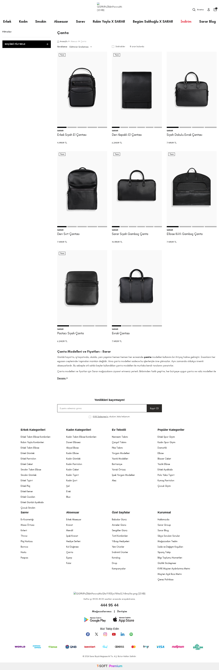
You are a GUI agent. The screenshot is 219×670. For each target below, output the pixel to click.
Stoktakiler (120, 46)
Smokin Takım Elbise (31, 469)
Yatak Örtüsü (119, 469)
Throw (24, 535)
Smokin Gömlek (28, 475)
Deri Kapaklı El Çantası (127, 135)
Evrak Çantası (121, 333)
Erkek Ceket (27, 464)
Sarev (80, 21)
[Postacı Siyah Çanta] (82, 288)
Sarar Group (164, 524)
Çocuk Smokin (28, 507)
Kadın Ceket (72, 469)
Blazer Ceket (164, 458)
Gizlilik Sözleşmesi (167, 563)
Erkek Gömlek (27, 453)
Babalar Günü (119, 519)
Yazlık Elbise (164, 464)
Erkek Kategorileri (33, 429)
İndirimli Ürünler (120, 552)
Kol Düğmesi (72, 546)
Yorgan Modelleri (121, 453)
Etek (68, 491)
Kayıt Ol (154, 408)
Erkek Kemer (27, 491)
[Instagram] (105, 634)
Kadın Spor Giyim (166, 442)
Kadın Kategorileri (78, 429)
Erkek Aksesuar (73, 519)
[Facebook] (88, 634)
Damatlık (162, 447)
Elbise (161, 453)
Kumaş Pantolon (166, 480)
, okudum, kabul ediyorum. (111, 416)
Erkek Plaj (25, 485)
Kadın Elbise (72, 453)
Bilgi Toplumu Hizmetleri (170, 557)
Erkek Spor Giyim (166, 436)
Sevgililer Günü (119, 530)
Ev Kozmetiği (27, 519)
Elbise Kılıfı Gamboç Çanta (184, 234)
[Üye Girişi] (208, 9)
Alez (114, 480)
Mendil (69, 530)
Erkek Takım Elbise (30, 447)
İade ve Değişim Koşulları (170, 546)
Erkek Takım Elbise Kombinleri (35, 436)
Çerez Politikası (165, 579)
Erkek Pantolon (28, 458)
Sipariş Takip (164, 552)
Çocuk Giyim (164, 485)
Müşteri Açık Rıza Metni (170, 574)
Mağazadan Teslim (167, 541)
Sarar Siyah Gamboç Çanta (130, 234)
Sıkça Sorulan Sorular (169, 535)
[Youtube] (114, 634)
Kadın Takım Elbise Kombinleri (81, 436)
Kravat (69, 524)
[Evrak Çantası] (137, 288)
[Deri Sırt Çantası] (82, 189)
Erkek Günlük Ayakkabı (32, 502)
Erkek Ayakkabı (165, 469)
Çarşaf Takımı (119, 442)
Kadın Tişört (72, 475)
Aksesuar (61, 21)
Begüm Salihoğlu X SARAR (153, 21)
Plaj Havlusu (27, 541)
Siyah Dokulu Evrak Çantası (184, 135)
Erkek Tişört (27, 480)
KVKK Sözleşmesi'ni (100, 416)
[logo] (109, 9)
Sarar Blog (207, 21)
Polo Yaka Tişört (166, 475)
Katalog (116, 557)
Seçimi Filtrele (15, 44)
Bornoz (24, 546)
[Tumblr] (122, 634)
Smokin (40, 21)
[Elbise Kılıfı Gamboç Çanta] (192, 189)
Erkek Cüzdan (28, 496)
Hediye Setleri (73, 541)
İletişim (122, 611)
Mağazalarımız (102, 611)
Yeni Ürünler (118, 546)
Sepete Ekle (82, 121)
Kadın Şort (71, 480)
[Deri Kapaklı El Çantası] (137, 90)
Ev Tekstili (119, 429)
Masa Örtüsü (27, 524)
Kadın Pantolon (74, 464)
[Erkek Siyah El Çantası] (82, 90)
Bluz (68, 496)
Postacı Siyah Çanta (70, 333)
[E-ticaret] (109, 666)
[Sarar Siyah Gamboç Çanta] (137, 189)
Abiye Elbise (72, 447)
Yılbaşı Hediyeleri (120, 541)
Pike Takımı (117, 447)
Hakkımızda (163, 519)
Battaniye (117, 464)
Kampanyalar (119, 568)
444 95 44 (109, 605)
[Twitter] (96, 634)
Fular (68, 563)
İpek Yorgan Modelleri (123, 475)
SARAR (60, 131)
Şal (68, 485)
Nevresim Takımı (120, 436)
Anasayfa (63, 41)
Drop (114, 563)
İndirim (186, 21)
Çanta (69, 552)
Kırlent (24, 530)
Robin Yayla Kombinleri (32, 442)
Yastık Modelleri (120, 458)
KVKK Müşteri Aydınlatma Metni (174, 568)
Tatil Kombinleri (120, 535)
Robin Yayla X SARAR (109, 21)
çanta (148, 357)
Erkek (7, 21)
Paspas (24, 557)
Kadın (23, 21)
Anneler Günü (119, 524)
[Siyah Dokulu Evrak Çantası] (192, 90)
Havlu (23, 552)
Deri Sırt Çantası (68, 234)
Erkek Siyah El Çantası (72, 135)
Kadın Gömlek (73, 458)
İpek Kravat (72, 535)
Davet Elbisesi (73, 442)
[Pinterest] (131, 634)
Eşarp (69, 557)
